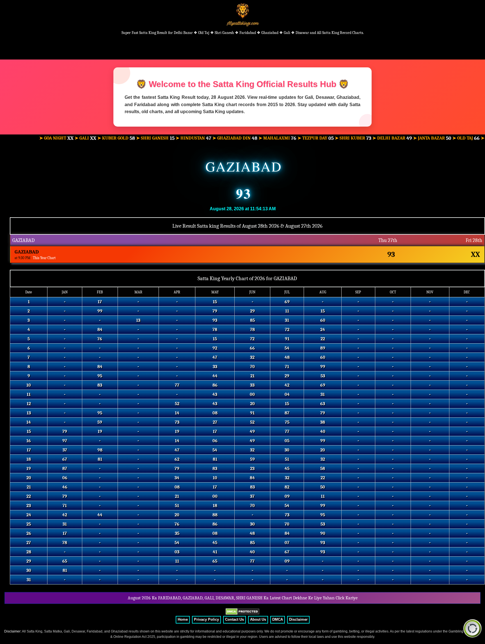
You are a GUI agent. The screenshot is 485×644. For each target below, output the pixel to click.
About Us (258, 619)
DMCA (277, 619)
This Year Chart (44, 258)
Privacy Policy (206, 619)
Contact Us (234, 619)
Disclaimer (298, 619)
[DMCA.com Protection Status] (242, 611)
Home (183, 619)
